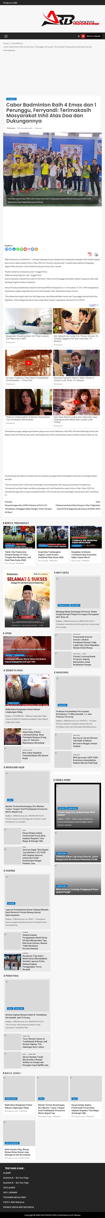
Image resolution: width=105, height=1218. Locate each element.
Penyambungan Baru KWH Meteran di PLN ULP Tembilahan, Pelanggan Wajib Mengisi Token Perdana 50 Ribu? (28, 506)
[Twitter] (10, 249)
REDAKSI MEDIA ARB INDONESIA (18, 1207)
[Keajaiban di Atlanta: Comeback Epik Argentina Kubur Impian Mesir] (86, 537)
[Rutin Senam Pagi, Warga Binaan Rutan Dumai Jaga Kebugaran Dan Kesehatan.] (19, 1133)
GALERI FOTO (63, 605)
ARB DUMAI (25, 1158)
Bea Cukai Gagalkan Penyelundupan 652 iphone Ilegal (35, 756)
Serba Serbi (72, 808)
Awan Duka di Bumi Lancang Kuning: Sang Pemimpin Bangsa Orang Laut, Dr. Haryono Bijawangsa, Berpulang (34, 737)
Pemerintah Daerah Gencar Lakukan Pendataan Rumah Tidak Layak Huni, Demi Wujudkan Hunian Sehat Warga (86, 642)
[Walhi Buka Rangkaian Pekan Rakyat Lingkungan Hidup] (27, 690)
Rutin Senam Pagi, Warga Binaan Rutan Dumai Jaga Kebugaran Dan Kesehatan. (18, 1152)
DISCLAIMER (9, 1187)
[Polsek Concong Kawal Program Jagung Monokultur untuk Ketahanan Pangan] (63, 659)
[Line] (21, 249)
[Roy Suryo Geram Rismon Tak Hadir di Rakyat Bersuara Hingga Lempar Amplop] (63, 741)
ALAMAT (7, 1173)
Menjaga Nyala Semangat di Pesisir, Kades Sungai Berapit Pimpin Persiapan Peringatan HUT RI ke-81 (77, 614)
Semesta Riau (13, 703)
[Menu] (5, 36)
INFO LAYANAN (10, 1192)
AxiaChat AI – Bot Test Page (16, 1178)
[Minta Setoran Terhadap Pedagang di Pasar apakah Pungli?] (78, 879)
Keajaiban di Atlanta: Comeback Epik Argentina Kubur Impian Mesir (83, 555)
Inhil (10, 800)
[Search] (78, 36)
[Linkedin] (14, 249)
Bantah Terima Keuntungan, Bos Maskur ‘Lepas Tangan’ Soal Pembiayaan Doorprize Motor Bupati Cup (26, 809)
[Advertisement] (52, 72)
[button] (5, 36)
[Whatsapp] (17, 249)
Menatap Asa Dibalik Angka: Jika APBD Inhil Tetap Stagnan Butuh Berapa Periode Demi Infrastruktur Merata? (25, 659)
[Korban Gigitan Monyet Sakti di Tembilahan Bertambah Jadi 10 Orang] (27, 995)
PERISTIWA (19, 1008)
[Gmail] (28, 249)
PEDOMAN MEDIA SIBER (14, 1197)
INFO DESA (75, 605)
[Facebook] (6, 249)
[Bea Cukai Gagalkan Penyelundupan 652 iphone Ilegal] (12, 754)
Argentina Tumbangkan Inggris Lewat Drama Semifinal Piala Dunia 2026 (50, 555)
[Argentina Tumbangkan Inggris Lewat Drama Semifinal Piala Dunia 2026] (53, 537)
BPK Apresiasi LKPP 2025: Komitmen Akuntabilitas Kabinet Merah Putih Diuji (85, 760)
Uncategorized (12, 1143)
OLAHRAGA (11, 99)
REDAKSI (11, 128)
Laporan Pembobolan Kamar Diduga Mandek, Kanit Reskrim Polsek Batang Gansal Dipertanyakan (27, 912)
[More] (36, 249)
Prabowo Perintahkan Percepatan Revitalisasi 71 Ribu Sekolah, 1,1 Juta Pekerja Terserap (74, 714)
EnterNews (63, 1215)
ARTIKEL (9, 652)
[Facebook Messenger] (32, 249)
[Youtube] (25, 249)
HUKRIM (11, 903)
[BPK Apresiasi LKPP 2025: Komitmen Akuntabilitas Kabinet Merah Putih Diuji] (63, 759)
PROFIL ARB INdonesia (13, 1202)
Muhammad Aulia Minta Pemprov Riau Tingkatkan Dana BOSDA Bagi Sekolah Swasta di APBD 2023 (78, 505)
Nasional (62, 705)
